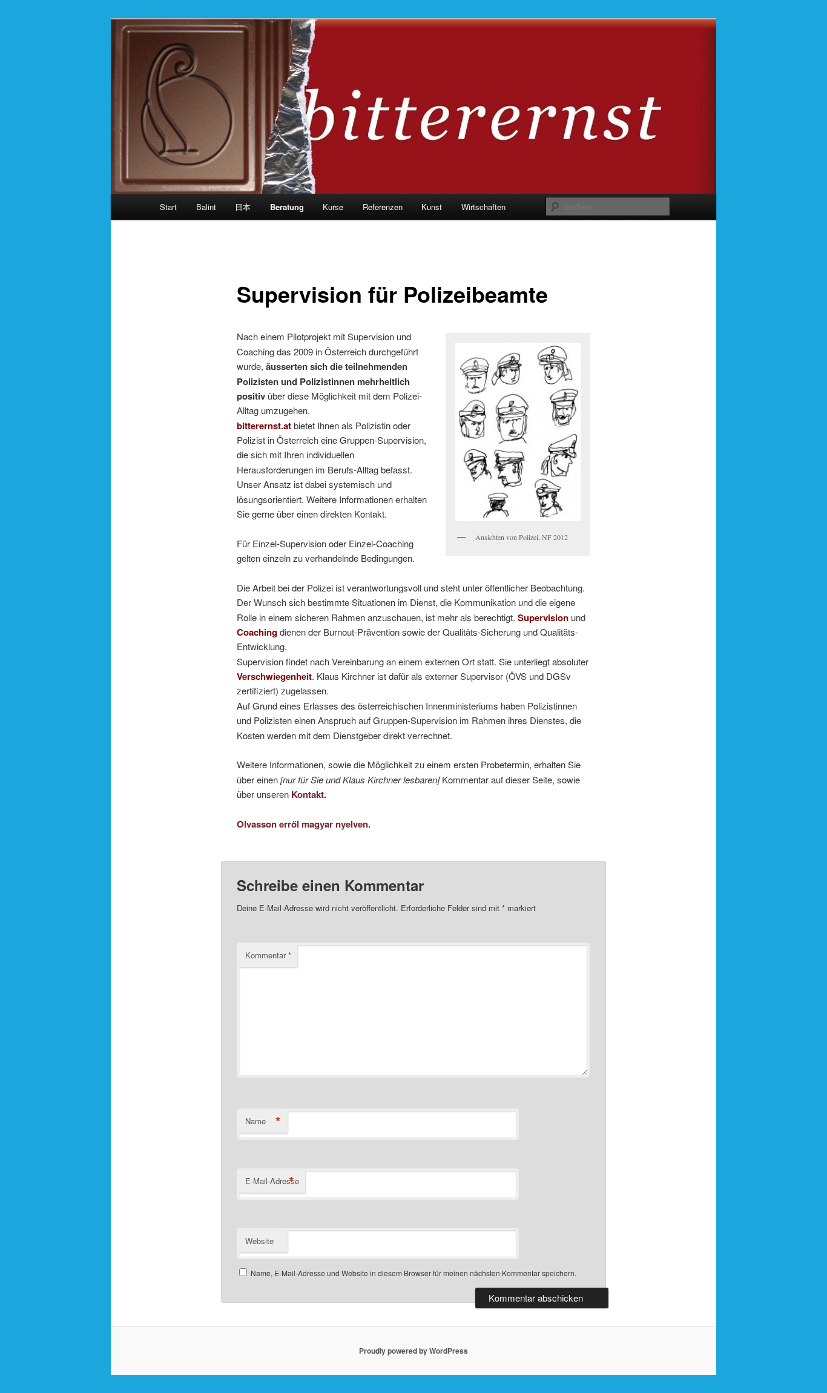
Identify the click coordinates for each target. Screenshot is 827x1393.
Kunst (431, 206)
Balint (206, 206)
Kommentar (268, 955)
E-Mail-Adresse (272, 1181)
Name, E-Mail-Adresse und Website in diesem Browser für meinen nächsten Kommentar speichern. (413, 1273)
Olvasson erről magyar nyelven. (304, 824)
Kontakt (307, 794)
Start (168, 206)
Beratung (287, 206)
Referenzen (383, 206)
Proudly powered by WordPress (413, 1350)
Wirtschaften (483, 206)
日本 (243, 206)
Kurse (333, 206)
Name (263, 1121)
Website (259, 1240)
